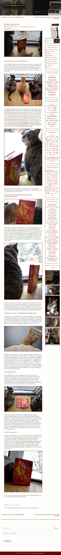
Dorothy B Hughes (52, 215)
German (55, 180)
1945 (58, 138)
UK (47, 193)
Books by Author (52, 201)
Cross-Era (49, 160)
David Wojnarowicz (52, 212)
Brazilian (48, 176)
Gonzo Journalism (52, 110)
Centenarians (52, 75)
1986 (47, 152)
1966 (57, 144)
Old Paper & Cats (14, 5)
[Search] (56, 41)
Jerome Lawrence (52, 235)
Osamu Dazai (56, 241)
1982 (53, 150)
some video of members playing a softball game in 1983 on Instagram (23, 122)
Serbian (57, 190)
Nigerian (57, 187)
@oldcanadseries (23, 122)
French (49, 181)
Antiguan (57, 171)
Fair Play (48, 67)
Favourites (50, 82)
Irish (56, 184)
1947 (51, 140)
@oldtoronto (24, 125)
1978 (47, 150)
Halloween (52, 86)
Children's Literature (52, 105)
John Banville (47, 238)
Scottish (53, 190)
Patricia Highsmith (52, 242)
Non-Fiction (54, 120)
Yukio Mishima (52, 259)
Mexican (53, 187)
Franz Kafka (55, 220)
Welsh (52, 195)
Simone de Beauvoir (52, 248)
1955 (47, 142)
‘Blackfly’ (29, 447)
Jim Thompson (48, 236)
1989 (53, 152)
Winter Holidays (52, 90)
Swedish (50, 191)
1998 (54, 154)
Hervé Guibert (52, 229)
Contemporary (23, 27)
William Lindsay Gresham (52, 258)
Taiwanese (57, 191)
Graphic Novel (49, 112)
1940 (53, 138)
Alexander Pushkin (52, 204)
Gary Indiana (52, 224)
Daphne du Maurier (52, 210)
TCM (12, 109)
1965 (55, 144)
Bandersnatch (19, 508)
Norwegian (48, 188)
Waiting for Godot (51, 57)
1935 (47, 138)
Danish (48, 179)
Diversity (52, 77)
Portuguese (56, 188)
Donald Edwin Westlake (52, 214)
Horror (55, 112)
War (58, 88)
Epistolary (50, 109)
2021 (17, 30)
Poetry (49, 122)
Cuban (52, 177)
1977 (56, 148)
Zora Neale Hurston (52, 261)
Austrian (48, 174)
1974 (53, 148)
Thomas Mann (52, 251)
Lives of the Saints (51, 61)
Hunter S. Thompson (52, 230)
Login (56, 528)
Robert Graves (52, 246)
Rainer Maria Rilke (52, 244)
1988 (50, 152)
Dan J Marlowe (52, 208)
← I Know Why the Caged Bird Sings (12, 17)
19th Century (52, 135)
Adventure (52, 104)
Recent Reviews (52, 47)
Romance (54, 122)
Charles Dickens (52, 205)
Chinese (48, 177)
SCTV (39, 113)
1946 (47, 140)
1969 (53, 146)
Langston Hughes (55, 238)
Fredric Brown (52, 221)
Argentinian (49, 173)
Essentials (52, 80)
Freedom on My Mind (22, 112)
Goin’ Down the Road (26, 117)
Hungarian (55, 182)
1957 (51, 142)
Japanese (48, 187)
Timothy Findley (52, 252)
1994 (50, 154)
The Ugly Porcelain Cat (37, 553)
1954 (57, 140)
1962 (57, 142)
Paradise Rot (49, 55)
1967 (47, 146)
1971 (56, 146)
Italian (50, 185)
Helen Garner (52, 227)
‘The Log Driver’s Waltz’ (17, 447)
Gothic (55, 84)
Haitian (51, 182)
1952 (54, 140)
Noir (47, 120)
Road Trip (53, 88)
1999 (16, 27)
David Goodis (52, 211)
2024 (52, 155)
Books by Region (52, 167)
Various (52, 256)
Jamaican (54, 185)
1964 (51, 144)
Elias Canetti (50, 220)
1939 (50, 138)
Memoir (50, 118)
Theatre (52, 126)
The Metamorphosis (51, 63)
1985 (57, 150)
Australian (55, 173)
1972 (48, 148)
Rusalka (36, 508)
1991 (56, 152)
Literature (7, 28)
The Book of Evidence (52, 59)
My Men (48, 53)
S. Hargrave (17, 505)
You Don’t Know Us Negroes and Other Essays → (47, 17)
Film (57, 82)
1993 (47, 154)
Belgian (56, 174)
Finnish (55, 178)
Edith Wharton (52, 218)
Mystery (55, 118)
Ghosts (49, 84)
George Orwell (52, 226)
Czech (56, 177)
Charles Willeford (48, 207)
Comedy (49, 107)
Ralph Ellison (8, 27)
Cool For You (49, 65)
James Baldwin (52, 232)
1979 (50, 150)
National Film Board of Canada (31, 441)
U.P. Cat (50, 12)
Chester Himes (55, 207)
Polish (53, 188)
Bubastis (52, 293)
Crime (55, 107)
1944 (55, 138)
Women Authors (52, 93)
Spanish (46, 191)
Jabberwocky (29, 508)
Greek (48, 182)
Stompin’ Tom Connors (13, 119)
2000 (57, 154)
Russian (48, 190)
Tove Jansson (52, 254)
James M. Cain (52, 233)
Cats (44, 12)
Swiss (53, 191)
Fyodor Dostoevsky (52, 223)
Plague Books (47, 88)
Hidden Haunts (50, 51)
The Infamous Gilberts (52, 49)
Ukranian (51, 193)
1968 (50, 146)
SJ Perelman (49, 249)
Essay (55, 109)
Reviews (38, 12)
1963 (47, 144)
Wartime (52, 161)
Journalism (52, 114)
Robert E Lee (52, 245)
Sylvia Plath (55, 249)
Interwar (55, 160)
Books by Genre (52, 101)
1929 (56, 137)
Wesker (52, 283)
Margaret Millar (52, 239)
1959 (53, 142)
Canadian (54, 176)
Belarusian (53, 174)
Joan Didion (55, 236)
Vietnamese (56, 193)
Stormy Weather (10, 112)
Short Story (52, 124)
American (32, 27)
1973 (50, 148)
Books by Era (52, 132)
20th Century (50, 137)
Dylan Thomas (52, 217)
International (50, 184)
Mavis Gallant (48, 241)
